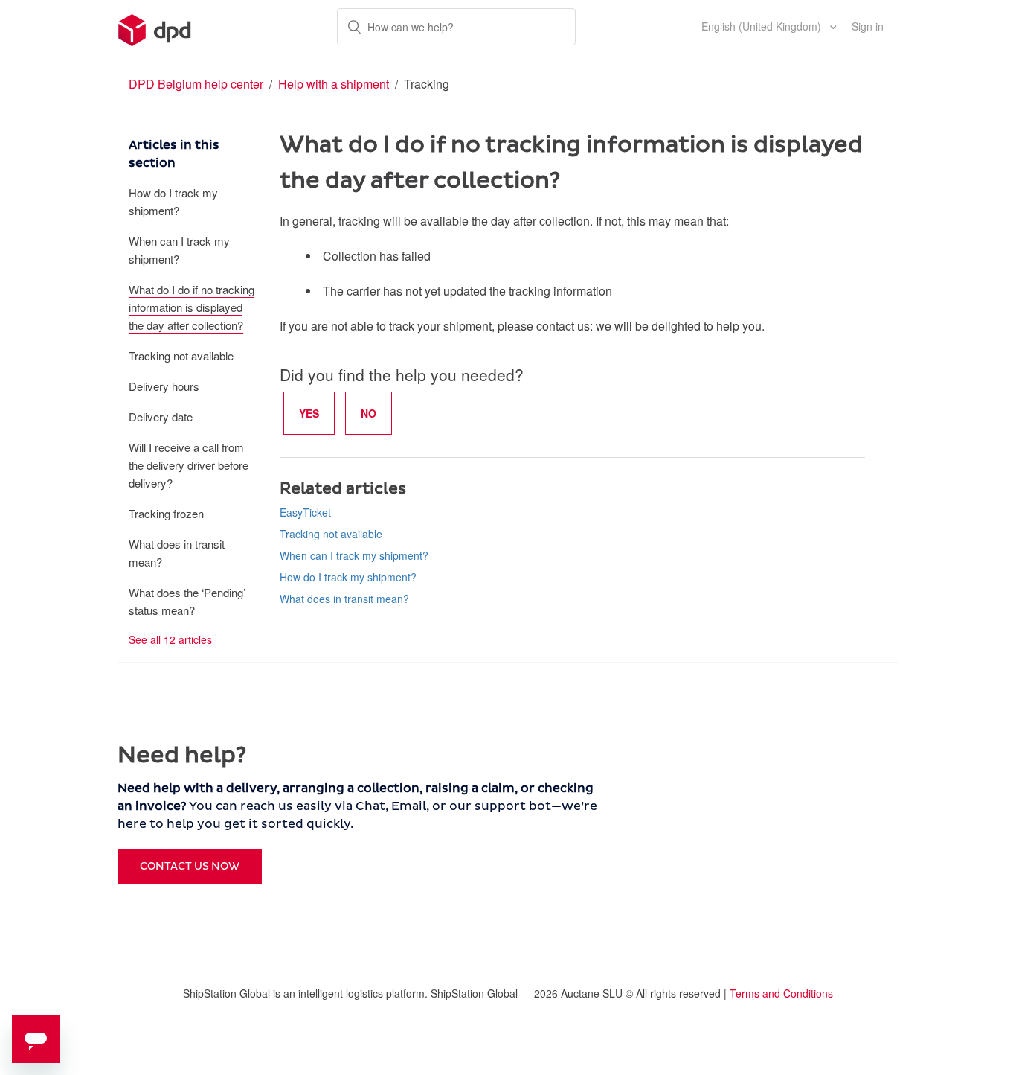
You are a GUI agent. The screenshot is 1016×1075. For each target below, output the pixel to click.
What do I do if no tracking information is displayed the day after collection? (191, 307)
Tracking (426, 83)
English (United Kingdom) (762, 26)
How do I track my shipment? (173, 201)
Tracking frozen (166, 513)
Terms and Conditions (781, 993)
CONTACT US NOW (189, 866)
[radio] (309, 413)
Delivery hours (164, 386)
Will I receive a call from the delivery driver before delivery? (188, 465)
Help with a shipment (335, 83)
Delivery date (161, 416)
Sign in (868, 26)
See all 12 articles (170, 639)
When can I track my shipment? (179, 250)
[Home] (155, 28)
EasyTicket (305, 512)
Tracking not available (181, 355)
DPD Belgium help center (196, 83)
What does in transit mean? (177, 553)
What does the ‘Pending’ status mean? (187, 601)
